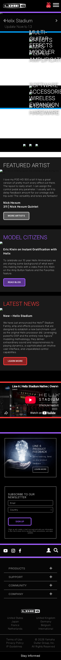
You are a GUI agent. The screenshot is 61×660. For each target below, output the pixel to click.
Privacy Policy (15, 642)
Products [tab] (17, 568)
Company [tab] (16, 594)
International (45, 628)
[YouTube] (6, 550)
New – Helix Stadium (17, 315)
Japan (15, 621)
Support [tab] (16, 577)
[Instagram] (13, 550)
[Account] (48, 550)
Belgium (46, 625)
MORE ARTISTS (16, 215)
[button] (4, 20)
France (15, 625)
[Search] (55, 550)
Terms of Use (14, 639)
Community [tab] (18, 585)
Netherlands (15, 628)
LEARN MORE (15, 361)
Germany (45, 621)
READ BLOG (14, 282)
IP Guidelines (14, 646)
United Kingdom (45, 617)
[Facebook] (20, 550)
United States (15, 617)
